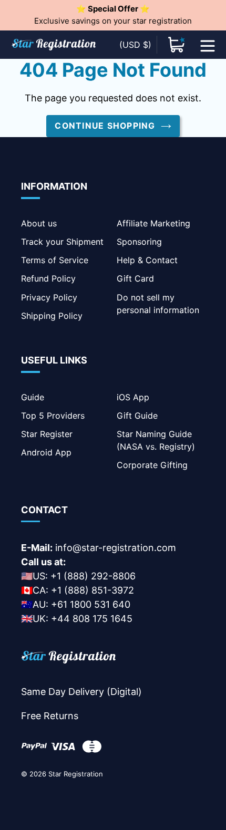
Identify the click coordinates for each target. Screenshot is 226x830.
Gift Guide (137, 415)
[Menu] (207, 45)
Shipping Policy (52, 315)
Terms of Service (54, 260)
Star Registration (75, 774)
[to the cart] (176, 44)
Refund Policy (48, 278)
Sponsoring (139, 241)
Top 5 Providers (53, 415)
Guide (32, 397)
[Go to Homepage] (68, 659)
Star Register (47, 434)
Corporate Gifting (152, 465)
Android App (46, 452)
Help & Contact (147, 260)
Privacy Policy (49, 297)
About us (39, 223)
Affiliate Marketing (153, 223)
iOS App (133, 397)
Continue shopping (105, 126)
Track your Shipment (62, 241)
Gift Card (135, 278)
